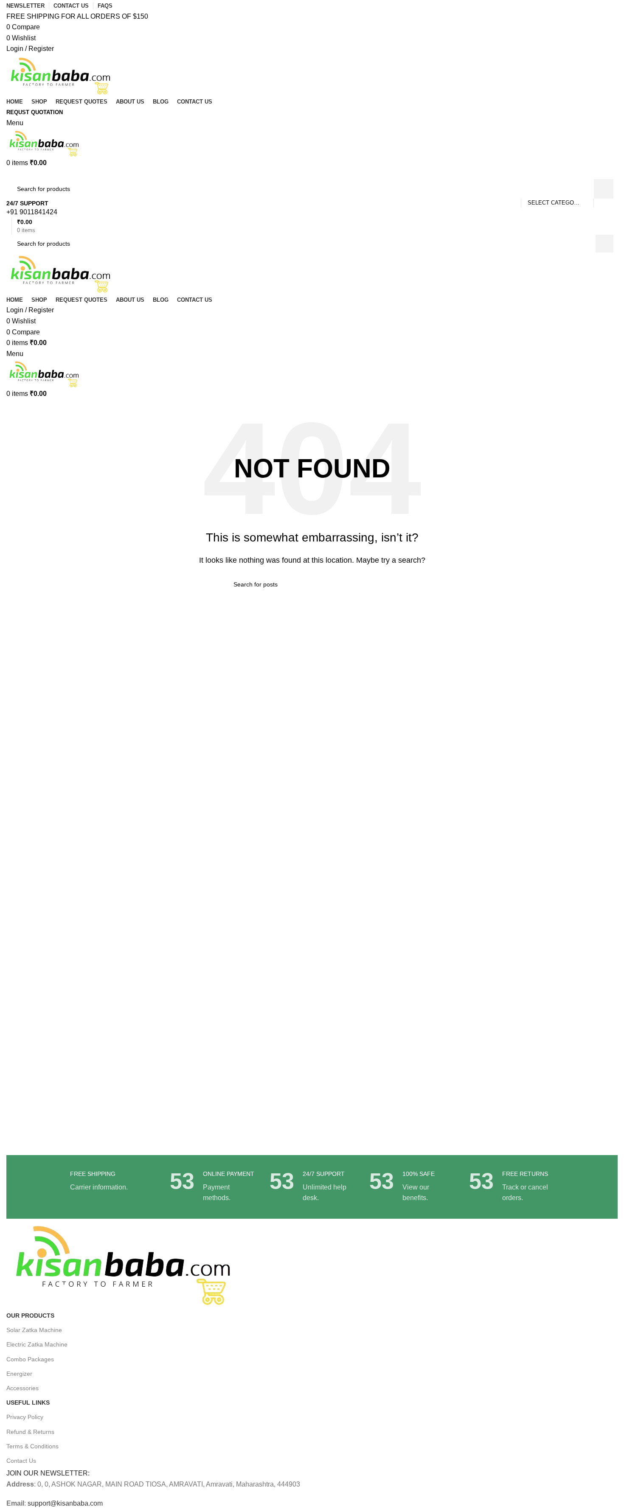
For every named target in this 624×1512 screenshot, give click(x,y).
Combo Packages (30, 1359)
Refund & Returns (30, 1431)
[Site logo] (60, 74)
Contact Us (21, 1460)
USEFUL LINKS (28, 1402)
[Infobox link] (312, 208)
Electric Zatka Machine (36, 1344)
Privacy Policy (24, 1417)
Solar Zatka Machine (34, 1330)
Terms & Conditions (32, 1446)
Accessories (22, 1388)
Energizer (19, 1373)
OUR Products (30, 1315)
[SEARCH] (603, 189)
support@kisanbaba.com (64, 1503)
